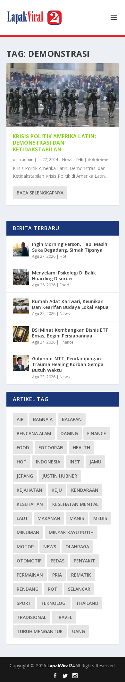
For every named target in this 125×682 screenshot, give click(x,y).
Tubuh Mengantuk (40, 631)
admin (27, 159)
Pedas (57, 561)
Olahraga (77, 546)
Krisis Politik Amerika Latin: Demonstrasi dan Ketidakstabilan (54, 143)
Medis (100, 518)
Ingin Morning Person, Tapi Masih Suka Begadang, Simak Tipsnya (69, 247)
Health (81, 447)
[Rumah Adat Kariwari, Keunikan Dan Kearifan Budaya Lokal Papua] (21, 306)
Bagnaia (43, 419)
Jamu (95, 462)
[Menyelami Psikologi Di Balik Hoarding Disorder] (21, 277)
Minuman (28, 532)
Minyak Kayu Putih (71, 532)
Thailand (87, 603)
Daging (69, 433)
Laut (22, 518)
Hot (63, 256)
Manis (77, 518)
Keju (57, 490)
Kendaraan (84, 490)
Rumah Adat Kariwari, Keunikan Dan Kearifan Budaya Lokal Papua (70, 304)
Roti (53, 589)
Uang (78, 631)
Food (64, 285)
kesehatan (30, 504)
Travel (63, 617)
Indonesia (48, 462)
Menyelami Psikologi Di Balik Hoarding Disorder (64, 276)
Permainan (30, 575)
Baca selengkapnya (40, 193)
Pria (57, 575)
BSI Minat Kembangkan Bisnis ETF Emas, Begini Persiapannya (70, 333)
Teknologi (54, 603)
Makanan (49, 518)
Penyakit (84, 561)
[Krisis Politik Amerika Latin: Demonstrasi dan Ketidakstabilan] (62, 95)
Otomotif (29, 561)
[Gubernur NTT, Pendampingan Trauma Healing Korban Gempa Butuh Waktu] (21, 363)
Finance (66, 342)
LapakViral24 (61, 666)
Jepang (25, 476)
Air (20, 419)
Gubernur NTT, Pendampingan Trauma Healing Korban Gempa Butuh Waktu (68, 364)
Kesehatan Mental (75, 504)
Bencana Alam (34, 433)
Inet (75, 462)
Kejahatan (29, 490)
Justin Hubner (59, 476)
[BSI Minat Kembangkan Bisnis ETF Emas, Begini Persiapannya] (21, 334)
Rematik (81, 575)
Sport (24, 603)
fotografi (50, 447)
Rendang (27, 589)
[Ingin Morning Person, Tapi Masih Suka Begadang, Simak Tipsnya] (21, 248)
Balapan (72, 419)
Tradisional (31, 617)
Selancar (79, 589)
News (67, 159)
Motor (25, 546)
